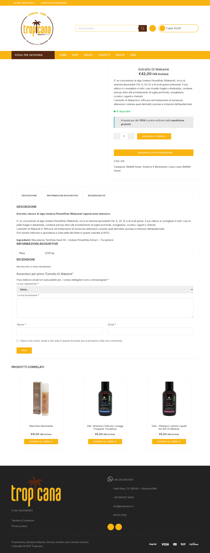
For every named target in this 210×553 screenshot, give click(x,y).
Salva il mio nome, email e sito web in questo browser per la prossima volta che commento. (71, 340)
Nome (21, 324)
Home (63, 55)
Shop (75, 55)
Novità (120, 55)
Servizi (88, 55)
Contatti (104, 55)
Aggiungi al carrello (154, 136)
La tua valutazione (28, 283)
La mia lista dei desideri (53, 3)
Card (133, 55)
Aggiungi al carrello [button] (41, 441)
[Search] (143, 28)
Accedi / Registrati (23, 3)
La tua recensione (28, 295)
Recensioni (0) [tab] (96, 195)
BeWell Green (134, 166)
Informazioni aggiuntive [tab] (62, 195)
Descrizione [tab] (29, 195)
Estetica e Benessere (155, 166)
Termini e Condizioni (22, 520)
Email (112, 324)
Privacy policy (19, 526)
